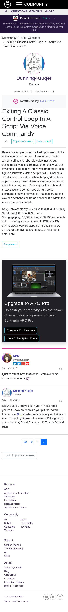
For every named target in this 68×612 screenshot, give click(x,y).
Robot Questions (30, 37)
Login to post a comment (19, 455)
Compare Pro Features (21, 330)
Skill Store (9, 496)
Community (9, 37)
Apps (23, 519)
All (6, 11)
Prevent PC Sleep (30, 18)
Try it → (46, 18)
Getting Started (12, 544)
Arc (6, 552)
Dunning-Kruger (23, 390)
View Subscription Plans (22, 338)
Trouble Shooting (13, 548)
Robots (8, 523)
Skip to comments (23, 141)
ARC (19, 414)
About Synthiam (13, 567)
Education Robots (14, 582)
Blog (6, 571)
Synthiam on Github (15, 507)
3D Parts (25, 526)
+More (50, 11)
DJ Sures (47, 101)
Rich (16, 356)
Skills (7, 555)
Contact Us (10, 574)
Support (8, 540)
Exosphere (10, 500)
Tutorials (9, 530)
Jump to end (44, 141)
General (36, 11)
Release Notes (12, 503)
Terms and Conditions (16, 601)
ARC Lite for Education (16, 493)
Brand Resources (13, 585)
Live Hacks (27, 523)
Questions (19, 11)
